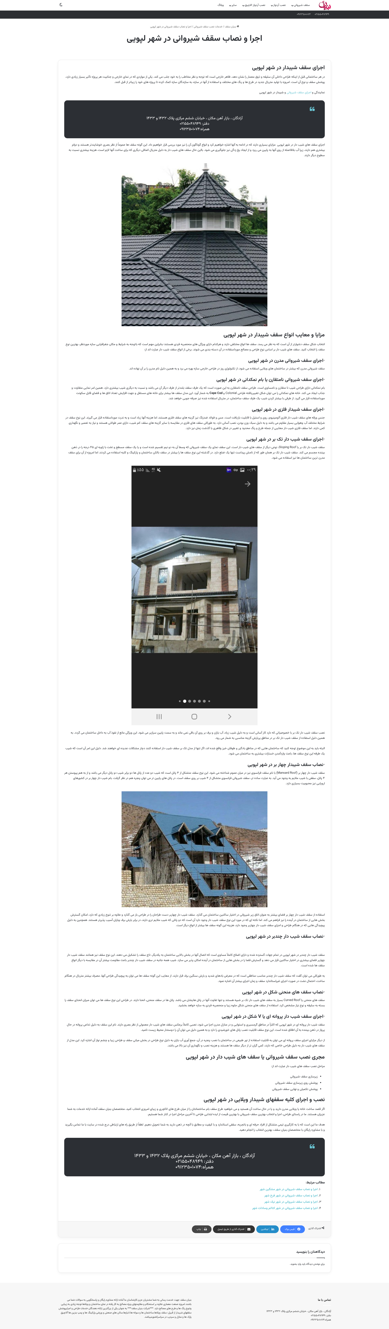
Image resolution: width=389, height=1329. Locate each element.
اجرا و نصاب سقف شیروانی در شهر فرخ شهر (291, 1195)
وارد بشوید (296, 1264)
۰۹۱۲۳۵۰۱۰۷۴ (304, 14)
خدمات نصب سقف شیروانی (208, 27)
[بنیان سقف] (325, 5)
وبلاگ (221, 5)
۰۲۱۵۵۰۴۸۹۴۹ (322, 14)
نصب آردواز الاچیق (255, 5)
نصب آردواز (279, 5)
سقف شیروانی (302, 5)
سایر (234, 5)
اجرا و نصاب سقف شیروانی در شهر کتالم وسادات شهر (285, 1208)
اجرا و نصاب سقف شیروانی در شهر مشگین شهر (289, 1189)
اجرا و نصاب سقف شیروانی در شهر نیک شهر (291, 1202)
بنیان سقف (231, 27)
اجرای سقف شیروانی (299, 92)
